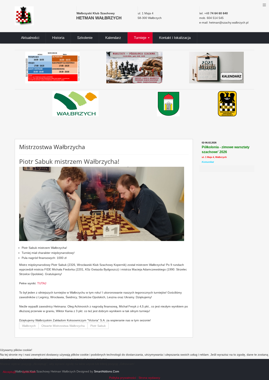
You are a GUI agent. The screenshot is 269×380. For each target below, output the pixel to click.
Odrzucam (29, 371)
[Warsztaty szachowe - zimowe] (135, 67)
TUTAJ (42, 283)
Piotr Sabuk (98, 325)
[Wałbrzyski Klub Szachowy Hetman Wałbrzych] (24, 15)
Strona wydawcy (149, 377)
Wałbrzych (29, 325)
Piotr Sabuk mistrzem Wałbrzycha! (69, 161)
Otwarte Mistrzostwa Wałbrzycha (63, 325)
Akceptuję (9, 371)
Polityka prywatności (122, 377)
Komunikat (208, 162)
